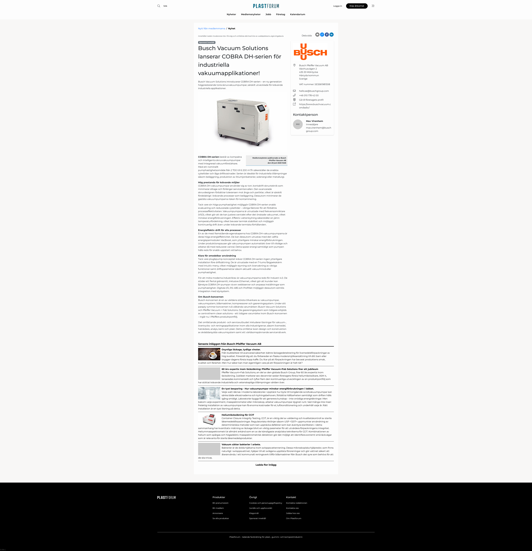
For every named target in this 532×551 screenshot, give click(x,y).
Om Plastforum (293, 518)
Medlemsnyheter (251, 14)
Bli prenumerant (220, 503)
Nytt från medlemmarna (211, 28)
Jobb (268, 14)
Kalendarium (297, 14)
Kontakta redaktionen (296, 503)
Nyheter (231, 14)
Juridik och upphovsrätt (260, 508)
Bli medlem (218, 508)
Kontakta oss (292, 508)
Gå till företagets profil (311, 100)
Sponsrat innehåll (257, 518)
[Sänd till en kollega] (317, 34)
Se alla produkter (221, 518)
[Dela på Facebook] (327, 34)
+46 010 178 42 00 (309, 95)
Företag (280, 14)
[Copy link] (322, 34)
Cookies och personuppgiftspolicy (265, 503)
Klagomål (254, 513)
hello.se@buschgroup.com (314, 91)
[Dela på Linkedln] (331, 34)
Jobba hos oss (293, 513)
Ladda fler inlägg (266, 464)
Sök (165, 6)
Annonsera (218, 513)
